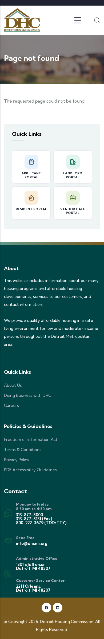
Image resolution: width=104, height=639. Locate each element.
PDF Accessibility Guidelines (30, 469)
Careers (11, 405)
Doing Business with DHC (27, 395)
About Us (13, 385)
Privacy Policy (16, 459)
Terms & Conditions (22, 449)
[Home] (22, 20)
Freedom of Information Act (31, 439)
